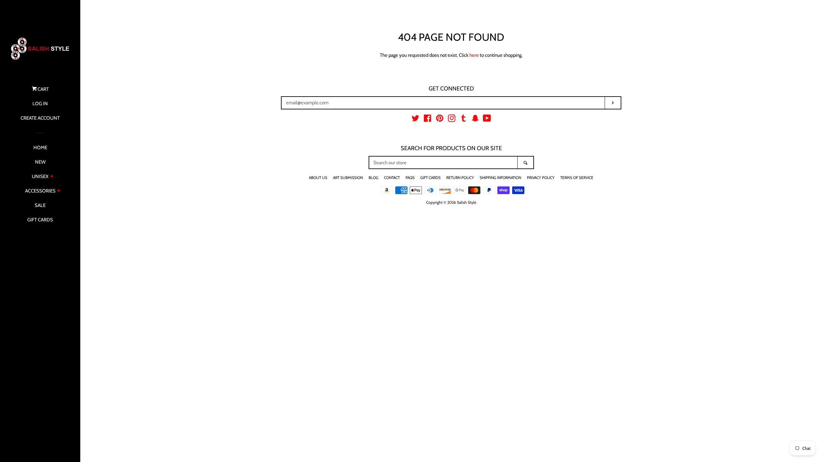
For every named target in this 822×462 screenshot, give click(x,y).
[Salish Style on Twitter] (415, 120)
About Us (318, 177)
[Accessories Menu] (59, 191)
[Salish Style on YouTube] (487, 120)
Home (40, 147)
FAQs (410, 177)
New (40, 162)
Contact (392, 177)
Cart (43, 89)
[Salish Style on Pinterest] (440, 120)
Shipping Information (500, 177)
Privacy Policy (541, 177)
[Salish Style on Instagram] (452, 120)
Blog (373, 177)
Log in (40, 104)
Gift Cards (40, 220)
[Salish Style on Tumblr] (464, 120)
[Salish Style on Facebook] (428, 120)
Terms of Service (576, 177)
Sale (40, 205)
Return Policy (460, 177)
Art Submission (348, 177)
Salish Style (466, 202)
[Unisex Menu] (51, 176)
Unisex (40, 176)
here (474, 55)
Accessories (40, 191)
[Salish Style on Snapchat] (475, 120)
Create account (40, 118)
